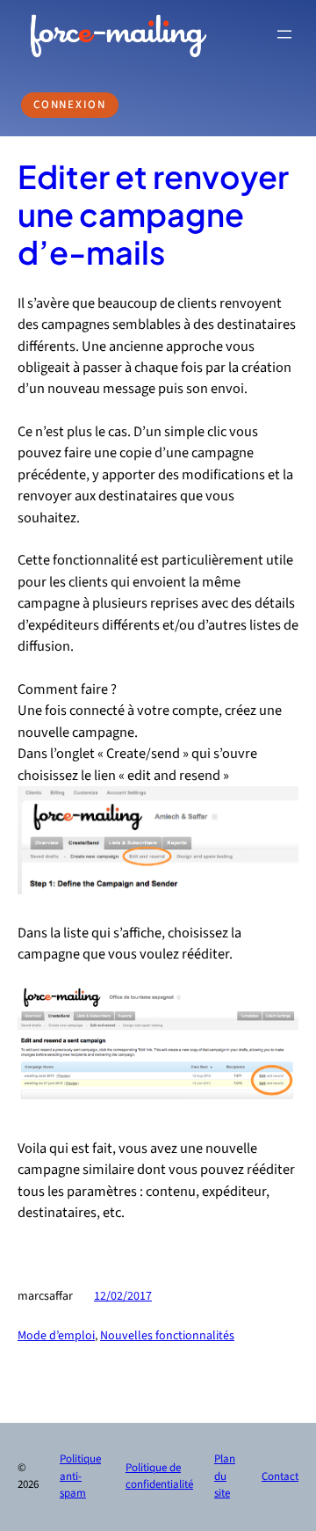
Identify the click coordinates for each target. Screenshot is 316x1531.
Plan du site (224, 1476)
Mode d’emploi (56, 1336)
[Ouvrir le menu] (284, 34)
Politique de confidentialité (159, 1476)
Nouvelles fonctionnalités (167, 1336)
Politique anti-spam (80, 1476)
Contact (280, 1476)
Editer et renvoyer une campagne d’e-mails (153, 214)
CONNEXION (69, 105)
